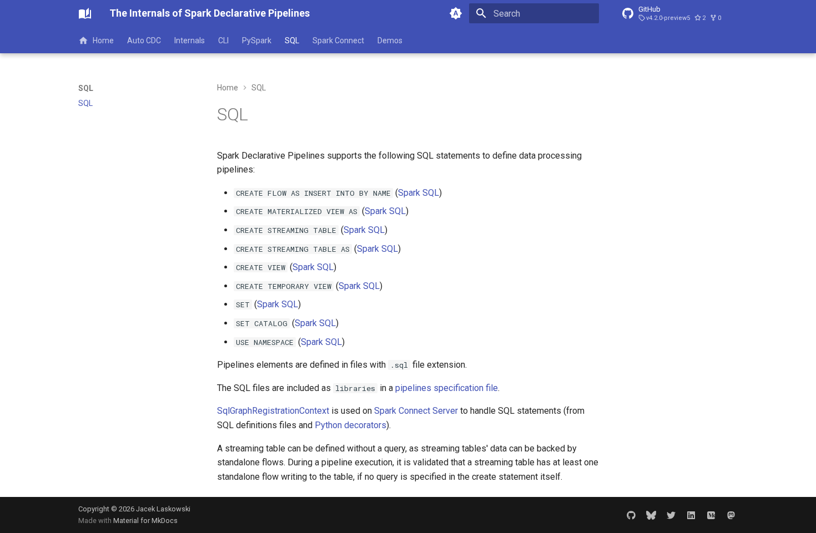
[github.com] (631, 515)
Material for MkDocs (145, 520)
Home (103, 40)
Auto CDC (144, 40)
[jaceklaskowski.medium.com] (711, 515)
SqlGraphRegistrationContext (273, 410)
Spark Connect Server (416, 410)
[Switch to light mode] (456, 13)
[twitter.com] (671, 515)
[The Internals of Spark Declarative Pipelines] (85, 13)
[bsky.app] (651, 515)
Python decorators (350, 425)
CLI (223, 40)
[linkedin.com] (691, 515)
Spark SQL (418, 192)
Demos (389, 40)
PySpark (256, 40)
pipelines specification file (446, 388)
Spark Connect (338, 40)
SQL (292, 40)
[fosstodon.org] (731, 515)
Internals (189, 40)
